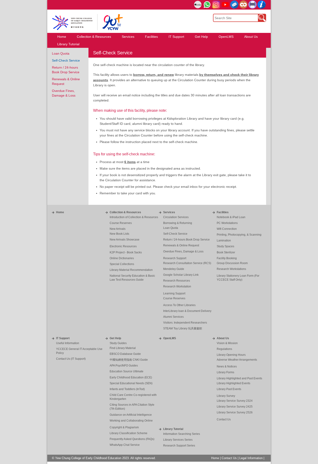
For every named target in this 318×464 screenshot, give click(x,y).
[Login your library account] (197, 4)
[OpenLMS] (243, 4)
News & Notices (227, 366)
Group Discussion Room (232, 263)
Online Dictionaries (122, 258)
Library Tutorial (173, 429)
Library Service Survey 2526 (235, 412)
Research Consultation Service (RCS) (187, 263)
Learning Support (174, 293)
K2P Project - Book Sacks (126, 252)
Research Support (174, 258)
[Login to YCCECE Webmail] (234, 4)
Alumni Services (173, 316)
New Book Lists (119, 233)
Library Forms (225, 372)
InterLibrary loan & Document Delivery (187, 311)
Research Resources (176, 280)
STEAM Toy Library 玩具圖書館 (182, 328)
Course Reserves (121, 223)
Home (60, 212)
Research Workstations (231, 269)
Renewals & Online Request (181, 245)
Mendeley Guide (173, 269)
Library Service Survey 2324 (235, 400)
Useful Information (67, 343)
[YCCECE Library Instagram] (216, 4)
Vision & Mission (227, 343)
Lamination (224, 240)
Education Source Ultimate (126, 371)
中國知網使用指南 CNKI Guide (129, 359)
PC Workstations (227, 223)
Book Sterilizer (226, 252)
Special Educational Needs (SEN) (131, 383)
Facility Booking (227, 258)
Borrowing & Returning (177, 223)
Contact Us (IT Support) (71, 358)
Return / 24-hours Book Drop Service (186, 239)
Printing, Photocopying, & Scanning (239, 234)
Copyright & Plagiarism (124, 427)
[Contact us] (261, 4)
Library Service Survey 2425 (235, 406)
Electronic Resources (123, 246)
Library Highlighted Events (233, 383)
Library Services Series (178, 439)
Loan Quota (60, 53)
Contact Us (224, 419)
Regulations (224, 349)
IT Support (63, 338)
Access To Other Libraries (179, 305)
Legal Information (251, 458)
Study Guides (118, 343)
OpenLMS (169, 338)
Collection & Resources (125, 212)
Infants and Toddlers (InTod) (127, 389)
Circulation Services (176, 217)
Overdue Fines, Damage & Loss (183, 251)
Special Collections (122, 264)
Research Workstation (177, 286)
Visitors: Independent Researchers (185, 322)
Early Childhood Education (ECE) (131, 377)
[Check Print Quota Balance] (252, 4)
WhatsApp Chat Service (125, 445)
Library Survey (226, 396)
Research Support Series (179, 445)
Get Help (115, 338)
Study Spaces (225, 246)
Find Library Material (123, 348)
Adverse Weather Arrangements (237, 359)
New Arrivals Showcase (124, 239)
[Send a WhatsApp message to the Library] (207, 4)
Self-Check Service (66, 60)
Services (169, 212)
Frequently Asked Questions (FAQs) (132, 439)
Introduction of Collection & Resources (134, 217)
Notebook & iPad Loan (231, 217)
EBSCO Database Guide (125, 354)
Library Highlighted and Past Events (239, 378)
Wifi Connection (227, 228)
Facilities (223, 212)
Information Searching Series (181, 434)
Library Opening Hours (231, 354)
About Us (223, 338)
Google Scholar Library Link (181, 274)
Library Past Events (229, 389)
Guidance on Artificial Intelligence (131, 414)
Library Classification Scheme (128, 433)
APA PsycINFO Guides (124, 365)
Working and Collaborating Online (131, 420)
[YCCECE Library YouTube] (225, 4)
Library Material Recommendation (131, 270)
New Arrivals (117, 228)
